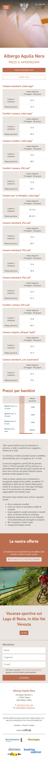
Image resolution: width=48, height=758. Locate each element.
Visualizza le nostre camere (25, 559)
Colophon (17, 725)
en (44, 4)
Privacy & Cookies (28, 725)
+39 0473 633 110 (25, 705)
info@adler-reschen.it (25, 707)
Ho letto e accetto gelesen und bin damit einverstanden (23, 671)
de (36, 4)
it (40, 4)
